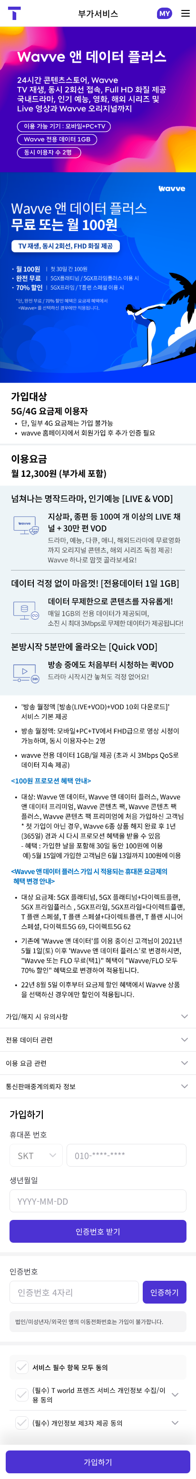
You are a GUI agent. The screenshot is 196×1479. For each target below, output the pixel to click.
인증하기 (164, 1292)
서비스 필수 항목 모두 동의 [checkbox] (70, 1367)
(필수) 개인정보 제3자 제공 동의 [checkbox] (77, 1423)
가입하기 (98, 1462)
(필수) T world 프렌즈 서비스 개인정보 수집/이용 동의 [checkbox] (99, 1394)
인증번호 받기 (98, 1231)
